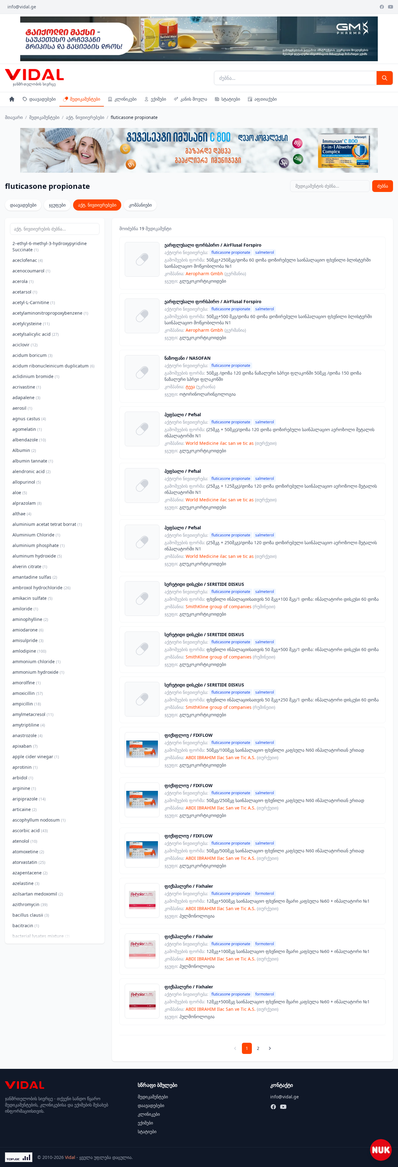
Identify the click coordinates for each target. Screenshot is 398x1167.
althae (21, 514)
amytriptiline (28, 725)
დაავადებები (42, 99)
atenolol (24, 841)
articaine (24, 809)
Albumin (24, 450)
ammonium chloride (36, 661)
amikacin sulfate (32, 598)
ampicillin (26, 704)
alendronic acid (31, 471)
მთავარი (14, 117)
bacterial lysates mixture (41, 936)
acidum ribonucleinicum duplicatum (53, 366)
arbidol (22, 778)
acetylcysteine (31, 323)
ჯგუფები (57, 205)
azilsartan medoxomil (37, 894)
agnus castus (29, 419)
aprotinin (25, 767)
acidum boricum (32, 355)
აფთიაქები (265, 99)
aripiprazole (29, 799)
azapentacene (30, 873)
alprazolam (27, 503)
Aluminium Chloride (36, 535)
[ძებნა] (385, 78)
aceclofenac (27, 260)
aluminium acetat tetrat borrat (47, 524)
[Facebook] (381, 6)
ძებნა (382, 186)
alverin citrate (29, 566)
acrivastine (26, 387)
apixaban (25, 746)
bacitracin (25, 925)
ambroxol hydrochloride (41, 587)
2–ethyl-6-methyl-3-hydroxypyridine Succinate (49, 246)
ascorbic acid (30, 830)
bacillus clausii (30, 915)
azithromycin (30, 904)
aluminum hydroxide (37, 556)
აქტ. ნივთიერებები (85, 117)
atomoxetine (28, 852)
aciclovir (25, 345)
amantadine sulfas (34, 577)
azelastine (25, 883)
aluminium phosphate (38, 545)
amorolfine (26, 683)
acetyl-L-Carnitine (33, 302)
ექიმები (158, 99)
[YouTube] (390, 6)
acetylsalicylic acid (35, 334)
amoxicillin (27, 693)
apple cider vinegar (35, 756)
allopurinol (26, 482)
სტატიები (230, 99)
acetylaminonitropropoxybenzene (50, 313)
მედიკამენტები (85, 99)
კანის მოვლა (193, 99)
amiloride (25, 609)
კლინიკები (125, 99)
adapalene (26, 397)
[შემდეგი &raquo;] (269, 1048)
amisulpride (28, 640)
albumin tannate (32, 461)
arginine (24, 788)
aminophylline (30, 619)
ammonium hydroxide (38, 672)
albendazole (29, 440)
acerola (23, 281)
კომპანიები (140, 205)
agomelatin (27, 429)
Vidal (70, 1157)
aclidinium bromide (35, 376)
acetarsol (24, 292)
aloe (19, 492)
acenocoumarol (31, 271)
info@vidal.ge (21, 7)
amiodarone (28, 630)
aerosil (22, 408)
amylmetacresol (32, 714)
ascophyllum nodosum (39, 820)
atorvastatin (28, 862)
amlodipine (29, 651)
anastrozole (27, 735)
